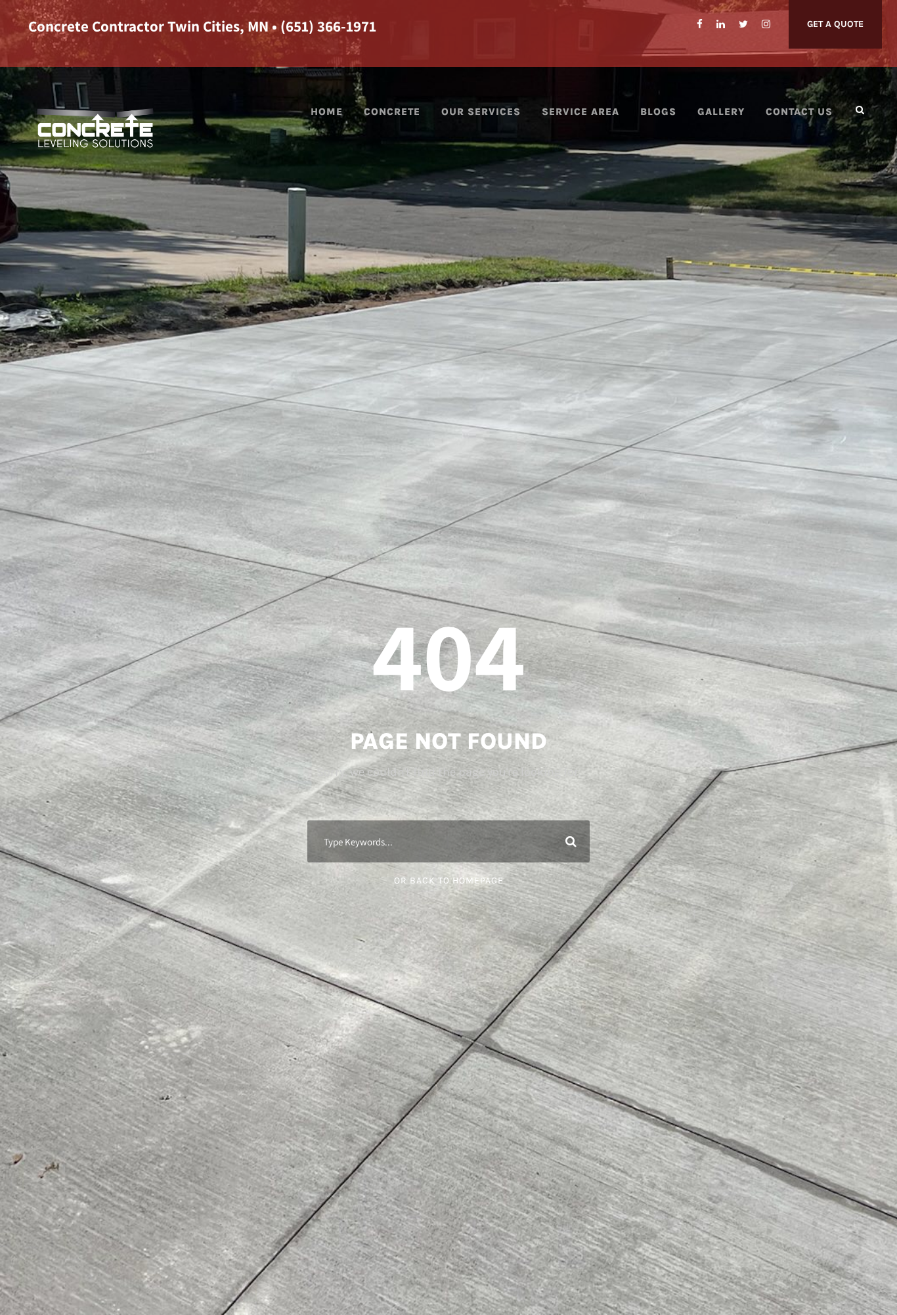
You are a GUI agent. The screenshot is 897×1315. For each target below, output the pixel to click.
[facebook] (700, 24)
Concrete (392, 112)
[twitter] (743, 24)
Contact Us (799, 112)
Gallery (721, 112)
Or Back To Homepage (449, 880)
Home (327, 112)
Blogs (658, 112)
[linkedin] (720, 24)
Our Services (481, 112)
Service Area (580, 112)
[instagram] (766, 24)
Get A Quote (835, 24)
